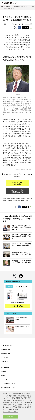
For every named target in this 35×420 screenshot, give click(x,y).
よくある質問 (4, 357)
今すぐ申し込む (17, 306)
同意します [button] (10, 416)
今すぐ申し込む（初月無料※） (17, 183)
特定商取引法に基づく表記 (8, 387)
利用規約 (3, 375)
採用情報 (3, 371)
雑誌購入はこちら (5, 353)
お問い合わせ (4, 361)
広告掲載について (5, 367)
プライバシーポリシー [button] (10, 412)
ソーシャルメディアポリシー (8, 383)
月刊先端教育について (7, 345)
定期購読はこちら (5, 349)
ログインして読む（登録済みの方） (17, 191)
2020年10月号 (28, 24)
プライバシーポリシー (7, 379)
